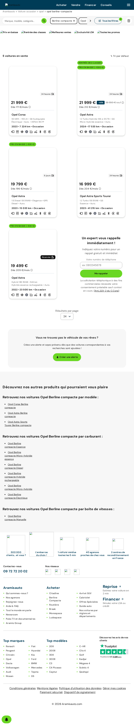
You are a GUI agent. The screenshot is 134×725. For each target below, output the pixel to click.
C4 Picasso (55, 667)
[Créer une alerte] (6, 719)
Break (52, 609)
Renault (10, 646)
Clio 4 (82, 650)
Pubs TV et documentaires (20, 618)
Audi (8, 671)
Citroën (10, 654)
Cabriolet (84, 597)
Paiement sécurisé (51, 692)
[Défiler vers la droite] (90, 20)
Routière (54, 604)
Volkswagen (12, 667)
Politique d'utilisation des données (80, 688)
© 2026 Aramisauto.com (67, 704)
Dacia (9, 663)
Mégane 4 (84, 663)
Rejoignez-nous (14, 601)
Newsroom (12, 614)
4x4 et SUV (85, 593)
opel (41, 11)
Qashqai (84, 671)
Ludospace (55, 617)
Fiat (33, 646)
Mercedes (36, 667)
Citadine (54, 593)
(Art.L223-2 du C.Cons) (106, 290)
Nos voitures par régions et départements (88, 613)
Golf (81, 654)
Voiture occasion (27, 11)
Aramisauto (9, 11)
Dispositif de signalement (79, 692)
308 (51, 654)
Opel (8, 659)
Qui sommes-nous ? (17, 593)
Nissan (9, 676)
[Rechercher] (44, 20)
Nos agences (13, 597)
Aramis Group (14, 623)
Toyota (35, 671)
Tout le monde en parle (18, 610)
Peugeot (10, 650)
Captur (53, 671)
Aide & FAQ (12, 606)
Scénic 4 (84, 667)
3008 (52, 659)
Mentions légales (47, 688)
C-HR (82, 646)
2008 (52, 650)
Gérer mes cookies (114, 688)
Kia (33, 654)
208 (51, 646)
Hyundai (36, 650)
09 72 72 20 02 (15, 571)
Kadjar (83, 659)
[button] (74, 20)
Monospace (55, 613)
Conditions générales (22, 688)
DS (32, 676)
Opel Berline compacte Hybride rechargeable (15, 477)
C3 (50, 663)
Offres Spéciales (88, 601)
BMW (34, 663)
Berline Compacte (55, 599)
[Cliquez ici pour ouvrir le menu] (128, 5)
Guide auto (85, 606)
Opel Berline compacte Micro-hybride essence (18, 456)
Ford (33, 659)
